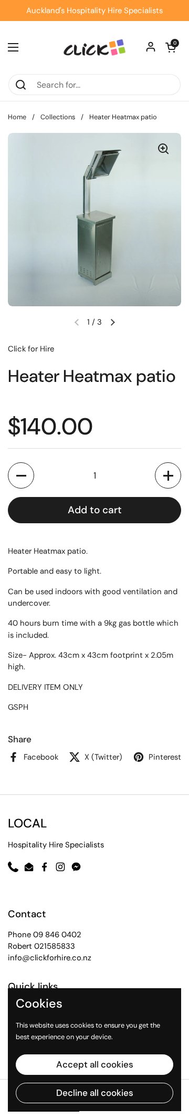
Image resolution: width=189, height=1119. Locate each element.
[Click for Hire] (94, 47)
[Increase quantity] (168, 475)
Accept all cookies (94, 1064)
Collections (57, 116)
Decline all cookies (94, 1093)
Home (17, 116)
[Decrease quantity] (21, 475)
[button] (112, 322)
